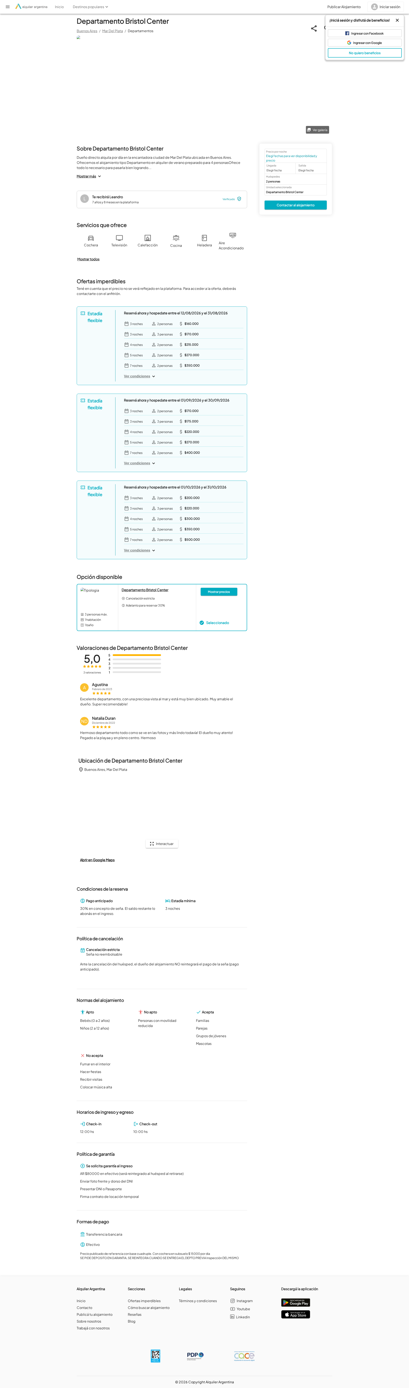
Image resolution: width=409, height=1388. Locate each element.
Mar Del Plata (112, 31)
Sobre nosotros (89, 1321)
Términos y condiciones (198, 1300)
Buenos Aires (87, 31)
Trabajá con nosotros (93, 1328)
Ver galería (320, 130)
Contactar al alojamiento (296, 205)
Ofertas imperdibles (144, 1300)
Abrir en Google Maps (97, 860)
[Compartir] (314, 28)
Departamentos (140, 31)
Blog (131, 1321)
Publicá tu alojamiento (94, 1314)
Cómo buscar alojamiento (149, 1307)
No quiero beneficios (365, 53)
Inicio (81, 1300)
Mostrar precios (219, 592)
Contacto (84, 1307)
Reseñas (134, 1314)
